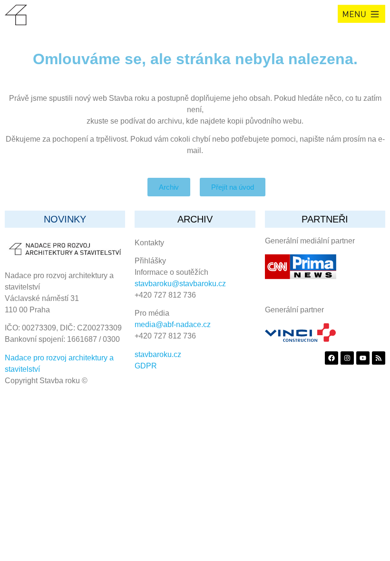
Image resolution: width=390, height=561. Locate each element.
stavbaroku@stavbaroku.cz (180, 284)
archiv (195, 219)
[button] (361, 14)
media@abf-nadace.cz (173, 324)
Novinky (65, 219)
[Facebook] (331, 358)
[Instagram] (347, 358)
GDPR (146, 366)
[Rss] (378, 358)
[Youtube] (363, 358)
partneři (325, 219)
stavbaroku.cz (158, 354)
